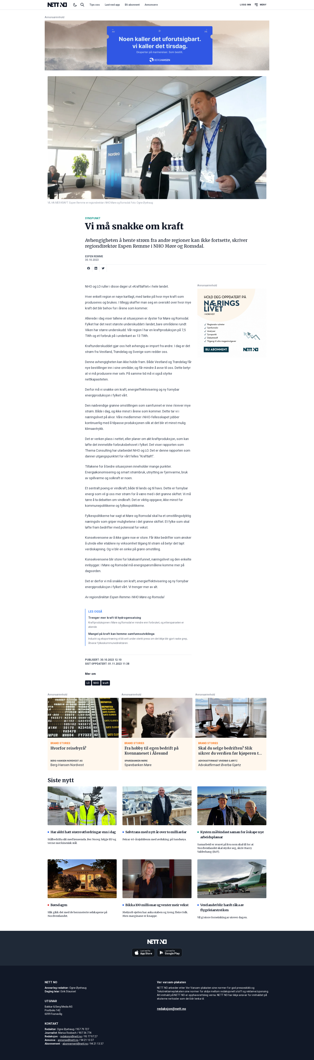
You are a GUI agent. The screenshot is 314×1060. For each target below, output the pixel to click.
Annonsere (151, 4)
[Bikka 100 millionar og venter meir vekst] (157, 878)
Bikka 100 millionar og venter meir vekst (156, 905)
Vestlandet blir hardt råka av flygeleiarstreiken (222, 907)
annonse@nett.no (68, 1040)
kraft (105, 683)
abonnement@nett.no (75, 1043)
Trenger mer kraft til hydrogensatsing (114, 617)
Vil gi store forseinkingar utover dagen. (222, 917)
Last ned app (112, 4)
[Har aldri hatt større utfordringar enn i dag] (82, 805)
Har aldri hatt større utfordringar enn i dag (83, 832)
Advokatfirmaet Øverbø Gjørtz (219, 765)
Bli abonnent (132, 4)
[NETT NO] (60, 5)
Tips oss (95, 4)
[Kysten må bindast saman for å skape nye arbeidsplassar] (231, 805)
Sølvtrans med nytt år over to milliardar (155, 832)
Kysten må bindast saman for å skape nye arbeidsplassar (232, 834)
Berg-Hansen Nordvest (67, 765)
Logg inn (245, 4)
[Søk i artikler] (82, 5)
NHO (96, 683)
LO (88, 683)
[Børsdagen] (82, 878)
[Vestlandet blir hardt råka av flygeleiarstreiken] (231, 878)
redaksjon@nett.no (71, 1036)
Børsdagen (59, 905)
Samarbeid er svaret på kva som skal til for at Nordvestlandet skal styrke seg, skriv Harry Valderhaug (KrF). (225, 848)
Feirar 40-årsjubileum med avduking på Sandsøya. (154, 839)
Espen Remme (94, 256)
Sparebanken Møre (138, 765)
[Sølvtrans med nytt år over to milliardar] (157, 805)
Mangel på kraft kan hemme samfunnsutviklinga (121, 634)
